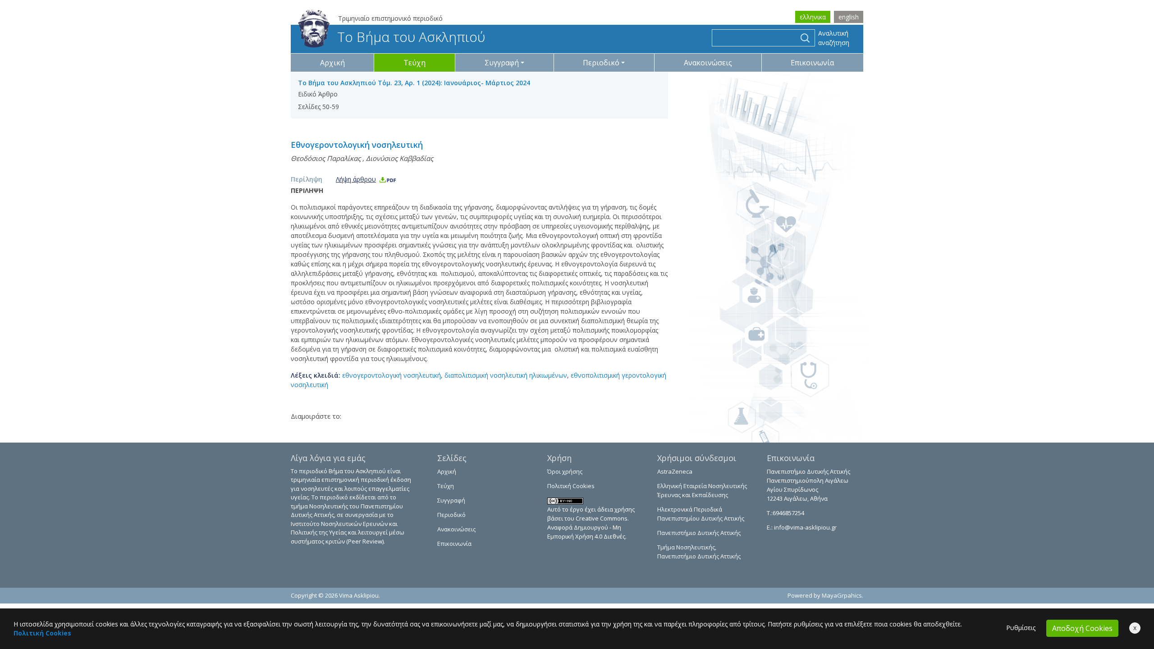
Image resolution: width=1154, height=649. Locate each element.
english (848, 17)
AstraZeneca (674, 471)
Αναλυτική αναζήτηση (833, 38)
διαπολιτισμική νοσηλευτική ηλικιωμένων (505, 375)
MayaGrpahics (842, 595)
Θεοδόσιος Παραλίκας (326, 158)
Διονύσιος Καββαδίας (399, 158)
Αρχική (332, 63)
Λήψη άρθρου (356, 179)
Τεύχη (414, 63)
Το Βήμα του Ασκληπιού (411, 36)
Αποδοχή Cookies (1082, 628)
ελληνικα (813, 17)
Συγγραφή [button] (502, 63)
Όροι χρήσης (564, 471)
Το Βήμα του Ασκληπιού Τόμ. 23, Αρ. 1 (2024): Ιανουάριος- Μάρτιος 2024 (414, 82)
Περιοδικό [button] (601, 63)
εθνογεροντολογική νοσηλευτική (391, 375)
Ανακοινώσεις (708, 63)
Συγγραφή (451, 500)
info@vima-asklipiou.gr (805, 527)
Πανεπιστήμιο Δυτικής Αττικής (699, 533)
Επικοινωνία (812, 63)
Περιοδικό (451, 515)
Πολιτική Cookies (571, 486)
